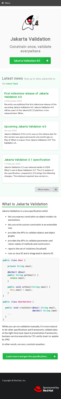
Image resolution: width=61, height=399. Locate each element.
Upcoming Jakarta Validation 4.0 (25, 126)
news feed (12, 83)
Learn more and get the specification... (27, 356)
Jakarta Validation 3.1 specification (27, 159)
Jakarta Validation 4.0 (27, 60)
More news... (44, 189)
